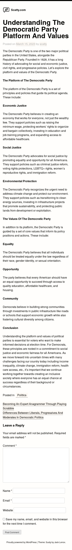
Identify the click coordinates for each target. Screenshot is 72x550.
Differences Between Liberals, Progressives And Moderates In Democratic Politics (33, 415)
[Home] (6, 12)
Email (7, 500)
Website (8, 510)
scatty (43, 44)
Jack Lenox (59, 542)
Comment (10, 446)
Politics (21, 395)
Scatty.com (18, 10)
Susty (48, 542)
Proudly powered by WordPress (21, 542)
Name (7, 491)
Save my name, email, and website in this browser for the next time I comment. (35, 521)
